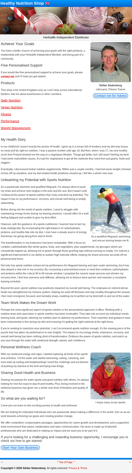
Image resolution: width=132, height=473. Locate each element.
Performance (10, 121)
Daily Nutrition (11, 100)
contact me (7, 76)
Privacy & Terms (78, 468)
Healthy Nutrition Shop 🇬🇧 (25, 3)
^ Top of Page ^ (66, 462)
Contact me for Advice (110, 95)
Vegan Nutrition (12, 107)
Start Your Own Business (20, 447)
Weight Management (16, 128)
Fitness (6, 114)
